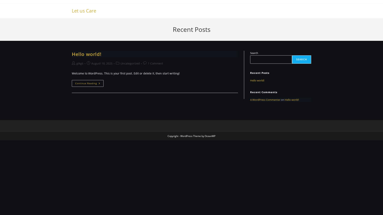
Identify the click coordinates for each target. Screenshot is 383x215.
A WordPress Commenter (265, 100)
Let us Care (84, 10)
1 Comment (155, 63)
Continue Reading (89, 84)
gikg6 (79, 63)
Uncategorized (130, 63)
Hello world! (86, 54)
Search (254, 53)
